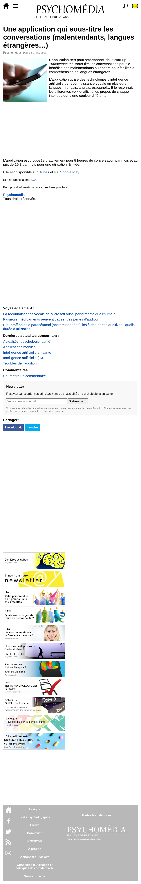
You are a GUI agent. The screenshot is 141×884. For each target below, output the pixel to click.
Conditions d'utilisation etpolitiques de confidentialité (34, 866)
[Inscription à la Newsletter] (133, 8)
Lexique (34, 809)
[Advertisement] (70, 129)
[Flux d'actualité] (8, 844)
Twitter (32, 427)
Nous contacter (34, 876)
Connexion (34, 833)
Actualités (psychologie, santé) (27, 341)
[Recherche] (124, 8)
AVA (33, 179)
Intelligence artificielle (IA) (23, 358)
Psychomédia (12, 52)
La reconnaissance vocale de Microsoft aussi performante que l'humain (59, 314)
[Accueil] (7, 8)
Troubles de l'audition (20, 363)
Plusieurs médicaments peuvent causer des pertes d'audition (51, 319)
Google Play (69, 172)
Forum (34, 825)
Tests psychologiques (34, 817)
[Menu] (17, 8)
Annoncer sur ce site (34, 857)
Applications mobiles (19, 347)
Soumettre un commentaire (24, 376)
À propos (34, 848)
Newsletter (34, 841)
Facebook (13, 427)
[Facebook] (8, 822)
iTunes (44, 172)
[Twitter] (8, 833)
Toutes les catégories (96, 815)
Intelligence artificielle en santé (27, 352)
